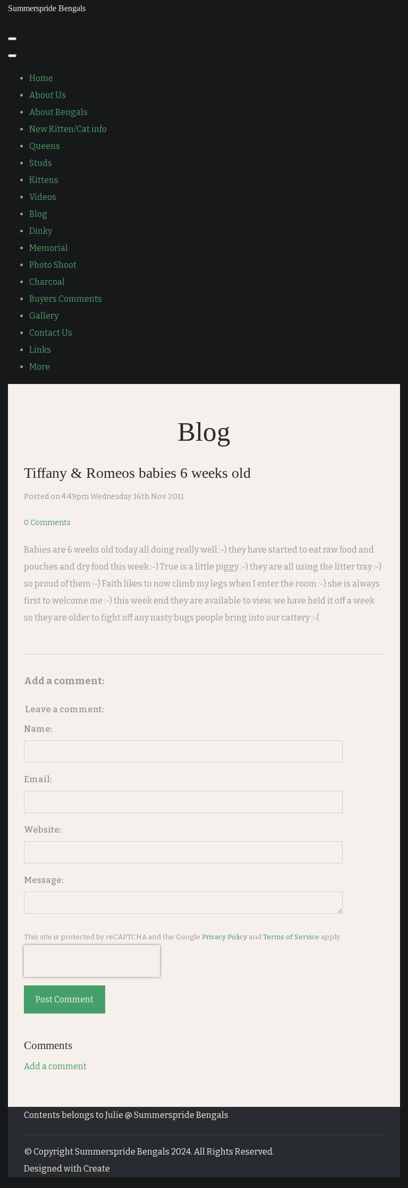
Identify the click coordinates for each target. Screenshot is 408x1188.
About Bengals (58, 112)
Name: (38, 729)
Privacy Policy (224, 937)
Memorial (48, 248)
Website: (43, 830)
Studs (40, 163)
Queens (44, 146)
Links (40, 350)
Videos (42, 197)
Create (96, 1169)
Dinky (40, 231)
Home (41, 78)
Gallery (43, 316)
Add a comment (55, 1066)
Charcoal (47, 282)
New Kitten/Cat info (68, 129)
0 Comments (47, 522)
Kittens (43, 180)
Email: (38, 779)
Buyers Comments (65, 299)
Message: (44, 880)
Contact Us (50, 333)
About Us (47, 95)
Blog (38, 214)
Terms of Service (291, 937)
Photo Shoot (52, 265)
